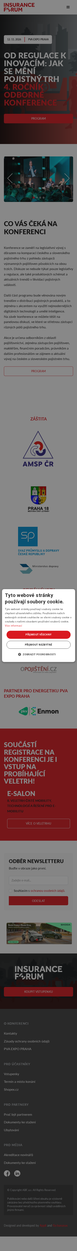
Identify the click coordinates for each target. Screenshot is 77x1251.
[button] (38, 654)
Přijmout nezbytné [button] (38, 644)
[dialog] (38, 625)
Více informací (13, 625)
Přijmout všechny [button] (38, 634)
